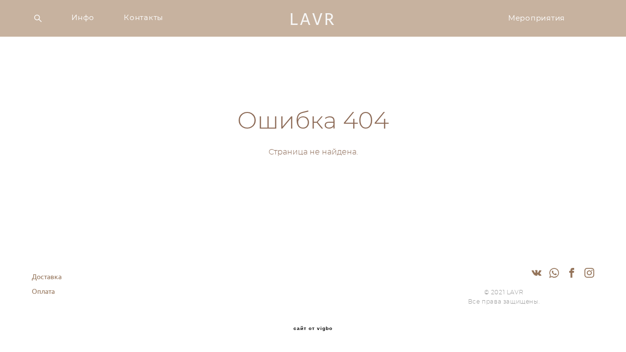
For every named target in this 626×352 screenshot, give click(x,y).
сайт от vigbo (313, 328)
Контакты (143, 18)
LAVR (313, 18)
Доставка (47, 277)
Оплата (43, 291)
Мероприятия (536, 18)
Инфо (82, 18)
